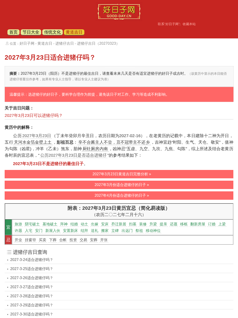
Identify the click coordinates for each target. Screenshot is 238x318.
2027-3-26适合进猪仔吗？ (31, 278)
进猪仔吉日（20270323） (98, 43)
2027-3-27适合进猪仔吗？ (31, 287)
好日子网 (27, 43)
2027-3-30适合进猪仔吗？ (31, 314)
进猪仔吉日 (64, 43)
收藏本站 (189, 24)
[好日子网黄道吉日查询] (119, 19)
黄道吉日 (74, 32)
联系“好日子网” (169, 24)
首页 (13, 32)
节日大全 (31, 32)
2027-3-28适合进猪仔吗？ (31, 296)
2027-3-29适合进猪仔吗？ (31, 305)
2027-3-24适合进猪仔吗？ (31, 260)
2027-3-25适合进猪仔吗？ (31, 269)
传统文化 (52, 32)
